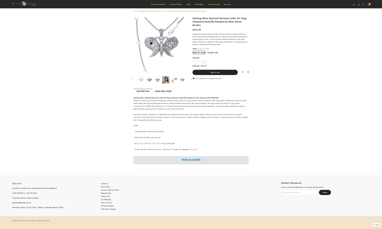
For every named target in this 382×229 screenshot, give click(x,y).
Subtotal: (196, 66)
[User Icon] (359, 4)
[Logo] (24, 5)
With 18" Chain (199, 52)
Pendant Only (213, 52)
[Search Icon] (354, 5)
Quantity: (196, 58)
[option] (162, 45)
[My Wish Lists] (364, 5)
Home (136, 11)
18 (197, 78)
